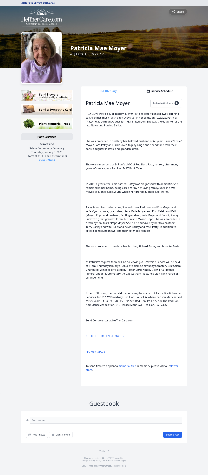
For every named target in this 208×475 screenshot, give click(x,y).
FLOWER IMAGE (95, 351)
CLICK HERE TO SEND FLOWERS (105, 336)
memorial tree (127, 366)
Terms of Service (112, 460)
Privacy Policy (95, 460)
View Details (47, 160)
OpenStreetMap (107, 465)
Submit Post (172, 434)
